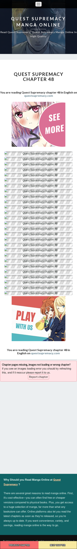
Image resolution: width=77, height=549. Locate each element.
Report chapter (38, 377)
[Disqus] (38, 428)
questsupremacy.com (38, 95)
